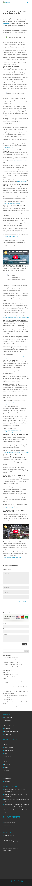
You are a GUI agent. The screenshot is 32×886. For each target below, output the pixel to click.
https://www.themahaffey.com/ (10, 507)
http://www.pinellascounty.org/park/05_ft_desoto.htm (16, 317)
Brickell (6, 773)
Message (5, 634)
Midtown (6, 767)
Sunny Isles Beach (8, 747)
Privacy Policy (7, 734)
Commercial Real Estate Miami (10, 657)
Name (4, 623)
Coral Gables (7, 781)
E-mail (4, 628)
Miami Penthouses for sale (9, 660)
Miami (5, 759)
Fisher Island (7, 764)
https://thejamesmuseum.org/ (10, 236)
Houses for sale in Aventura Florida (11, 666)
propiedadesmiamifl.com (10, 825)
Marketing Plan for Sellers (10, 725)
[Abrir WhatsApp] (28, 882)
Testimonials (7, 728)
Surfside (6, 753)
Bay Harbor (7, 744)
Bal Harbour (7, 742)
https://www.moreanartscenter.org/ (11, 203)
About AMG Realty (8, 717)
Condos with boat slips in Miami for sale (12, 664)
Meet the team (7, 720)
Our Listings (7, 723)
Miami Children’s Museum (20, 160)
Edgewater (6, 770)
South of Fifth (7, 761)
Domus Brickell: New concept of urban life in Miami (15, 706)
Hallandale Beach (8, 750)
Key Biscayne (7, 778)
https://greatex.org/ (22, 181)
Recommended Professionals (11, 731)
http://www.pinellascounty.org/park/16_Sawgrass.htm (16, 452)
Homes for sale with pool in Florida (11, 662)
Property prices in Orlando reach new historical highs (16, 689)
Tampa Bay (6, 23)
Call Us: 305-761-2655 (9, 838)
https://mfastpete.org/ (8, 147)
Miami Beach (7, 756)
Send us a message (9, 835)
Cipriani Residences (7, 699)
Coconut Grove (8, 776)
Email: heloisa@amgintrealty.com (12, 841)
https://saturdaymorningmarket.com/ (12, 557)
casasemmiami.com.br (9, 822)
